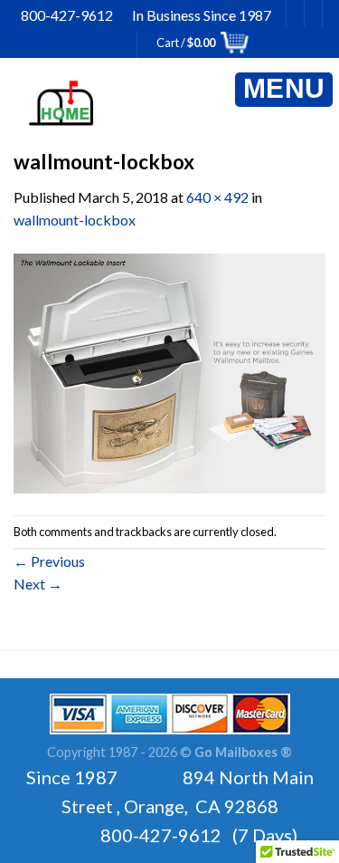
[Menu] (284, 89)
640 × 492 (217, 197)
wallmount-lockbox (75, 219)
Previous (49, 561)
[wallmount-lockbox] (169, 371)
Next (38, 583)
